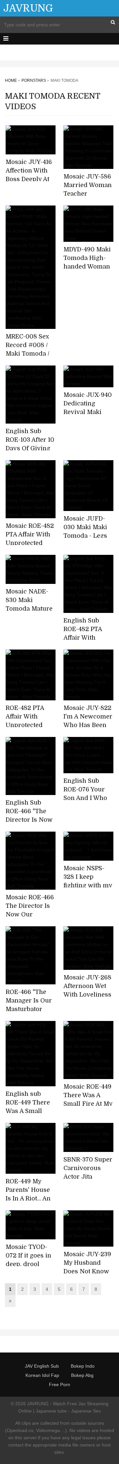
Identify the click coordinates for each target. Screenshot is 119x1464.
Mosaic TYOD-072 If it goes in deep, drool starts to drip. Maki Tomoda (28, 1264)
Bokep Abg (82, 1375)
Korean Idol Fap (42, 1375)
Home (11, 80)
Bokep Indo (83, 1366)
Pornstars (33, 80)
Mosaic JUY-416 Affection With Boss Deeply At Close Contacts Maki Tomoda (29, 179)
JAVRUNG (28, 8)
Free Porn (59, 1384)
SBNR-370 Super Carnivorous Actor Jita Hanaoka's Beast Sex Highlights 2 (88, 1176)
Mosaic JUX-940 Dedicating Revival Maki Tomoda (87, 408)
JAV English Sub (42, 1366)
